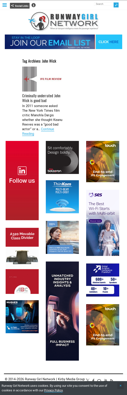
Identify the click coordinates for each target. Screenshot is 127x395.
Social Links (21, 6)
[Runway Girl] (63, 29)
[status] (120, 386)
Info (33, 5)
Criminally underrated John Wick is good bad (41, 98)
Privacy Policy (53, 390)
